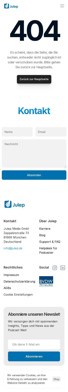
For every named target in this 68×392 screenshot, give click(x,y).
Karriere (44, 228)
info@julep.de (13, 248)
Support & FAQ (49, 241)
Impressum (11, 275)
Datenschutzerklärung (19, 281)
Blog (42, 235)
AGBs (7, 288)
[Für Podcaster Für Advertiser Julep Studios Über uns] (34, 6)
